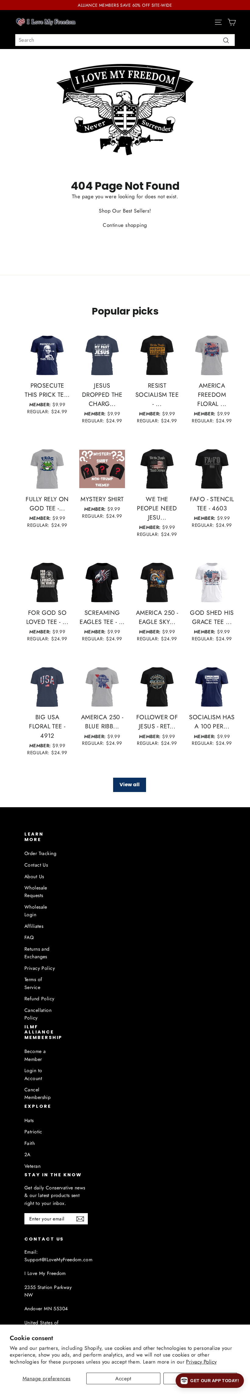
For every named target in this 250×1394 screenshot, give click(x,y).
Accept (123, 1378)
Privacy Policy (201, 1361)
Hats (29, 1120)
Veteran (32, 1166)
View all (130, 784)
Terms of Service (33, 983)
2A (27, 1154)
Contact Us (36, 864)
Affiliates (33, 926)
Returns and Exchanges (37, 952)
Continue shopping (125, 225)
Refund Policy (39, 998)
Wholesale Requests (35, 891)
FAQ (29, 937)
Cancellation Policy (38, 1014)
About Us (34, 876)
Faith (29, 1143)
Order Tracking (40, 853)
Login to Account (33, 1074)
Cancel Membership (37, 1093)
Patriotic (33, 1131)
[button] (210, 1380)
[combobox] (125, 40)
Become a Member (35, 1055)
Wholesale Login (35, 910)
